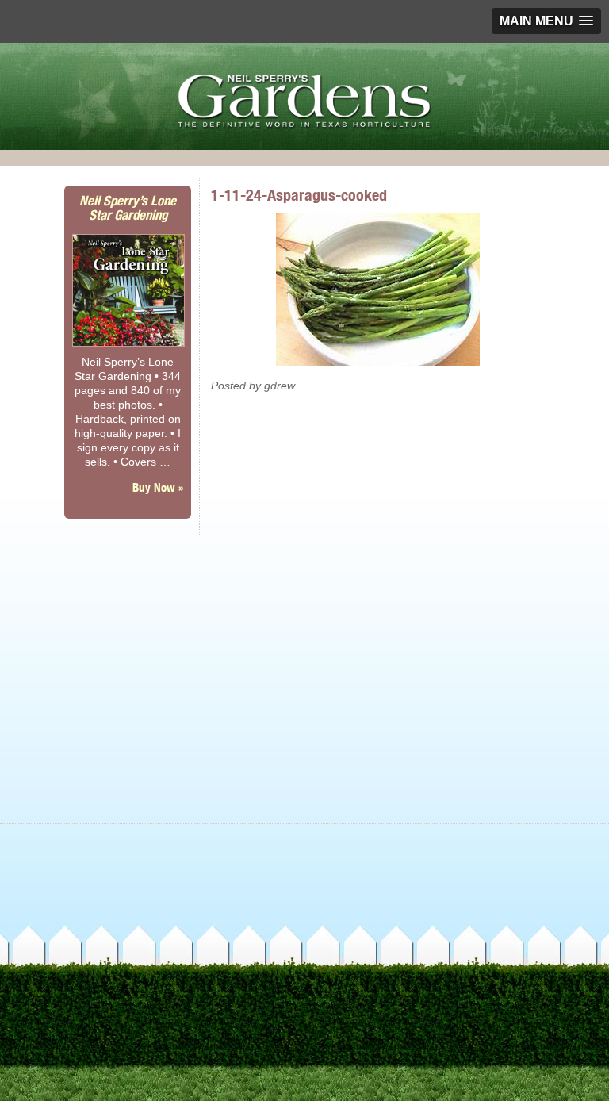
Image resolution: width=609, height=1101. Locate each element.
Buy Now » (157, 487)
